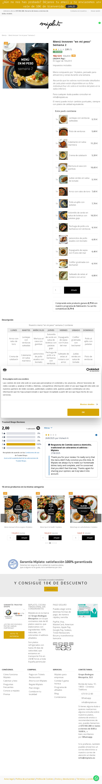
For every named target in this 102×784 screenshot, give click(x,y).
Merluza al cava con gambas (77, 167)
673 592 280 (86, 725)
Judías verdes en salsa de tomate (79, 179)
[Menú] (24, 610)
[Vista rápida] (18, 525)
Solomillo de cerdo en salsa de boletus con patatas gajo (78, 215)
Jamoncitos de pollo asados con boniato (78, 239)
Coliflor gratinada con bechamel (79, 263)
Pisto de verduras (77, 131)
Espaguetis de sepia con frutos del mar (78, 251)
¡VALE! (71, 6)
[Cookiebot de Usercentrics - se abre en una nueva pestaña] (88, 370)
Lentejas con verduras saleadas (26, 341)
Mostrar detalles (87, 404)
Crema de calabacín (78, 155)
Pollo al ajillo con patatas (76, 203)
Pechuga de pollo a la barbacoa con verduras (79, 227)
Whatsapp (87, 737)
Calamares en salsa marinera (77, 143)
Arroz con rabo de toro (79, 191)
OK (83, 412)
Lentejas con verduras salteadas (79, 119)
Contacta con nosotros (78, 11)
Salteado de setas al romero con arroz (78, 275)
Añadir (74, 290)
